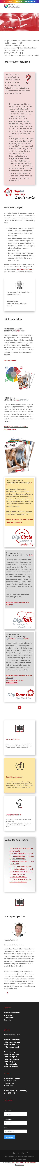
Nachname (8, 1119)
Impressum (8, 1015)
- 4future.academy (11, 1066)
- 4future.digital (10, 1057)
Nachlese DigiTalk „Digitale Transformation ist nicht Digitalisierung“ (22, 856)
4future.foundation (12, 1035)
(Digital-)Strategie (24, 269)
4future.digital (21, 1157)
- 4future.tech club (11, 1044)
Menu (31, 5)
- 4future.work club (11, 1047)
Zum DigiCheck (10, 360)
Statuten (7, 1020)
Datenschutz (9, 1017)
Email (6, 1128)
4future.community (12, 1013)
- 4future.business (11, 1054)
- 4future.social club (12, 1042)
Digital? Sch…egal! (18, 877)
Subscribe (9, 1137)
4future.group (20, 1159)
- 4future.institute (11, 1059)
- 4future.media (10, 1064)
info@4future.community (16, 1090)
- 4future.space (10, 1061)
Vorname (7, 1110)
